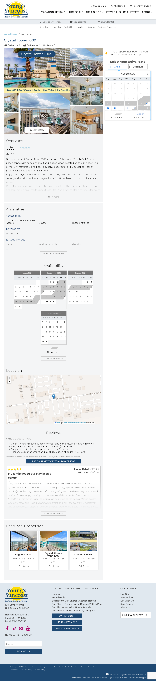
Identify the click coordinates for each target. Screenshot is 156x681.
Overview (44, 27)
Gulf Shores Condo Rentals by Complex (73, 610)
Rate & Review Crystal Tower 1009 (53, 461)
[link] (23, 550)
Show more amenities (53, 253)
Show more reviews (53, 513)
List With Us (113, 12)
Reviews (91, 27)
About (146, 12)
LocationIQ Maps (69, 423)
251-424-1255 (19, 617)
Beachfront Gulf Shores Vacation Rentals (74, 600)
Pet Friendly (58, 597)
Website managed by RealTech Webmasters (128, 675)
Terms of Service (134, 678)
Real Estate (131, 12)
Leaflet (58, 423)
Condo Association (67, 628)
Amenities (56, 27)
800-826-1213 (22, 614)
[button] (53, 396)
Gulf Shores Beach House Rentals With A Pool (77, 603)
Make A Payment (67, 622)
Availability (68, 27)
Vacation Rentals (53, 12)
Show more (53, 197)
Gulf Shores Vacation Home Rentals (71, 607)
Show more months (53, 358)
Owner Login (66, 616)
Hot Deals (76, 12)
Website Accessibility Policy (21, 670)
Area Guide (93, 12)
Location (80, 27)
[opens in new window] (9, 629)
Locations (57, 594)
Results (10, 34)
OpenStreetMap (80, 423)
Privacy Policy (39, 670)
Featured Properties (107, 27)
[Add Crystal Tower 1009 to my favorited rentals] (62, 54)
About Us (125, 607)
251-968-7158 (19, 621)
